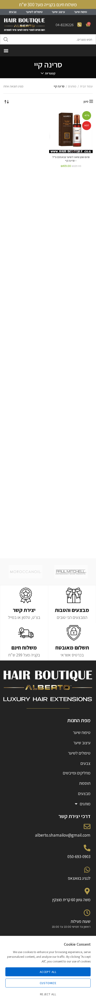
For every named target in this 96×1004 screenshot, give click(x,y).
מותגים (72, 86)
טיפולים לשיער (34, 12)
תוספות (84, 783)
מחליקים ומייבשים (76, 773)
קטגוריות (50, 73)
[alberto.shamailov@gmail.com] (87, 826)
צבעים (13, 12)
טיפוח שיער (80, 12)
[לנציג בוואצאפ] (87, 869)
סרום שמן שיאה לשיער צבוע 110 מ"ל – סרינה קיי (71, 158)
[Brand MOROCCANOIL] (25, 572)
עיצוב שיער (58, 12)
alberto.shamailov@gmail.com (62, 835)
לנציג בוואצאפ (79, 878)
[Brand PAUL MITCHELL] (71, 572)
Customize (48, 983)
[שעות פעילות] (87, 912)
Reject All (48, 994)
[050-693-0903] (87, 848)
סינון (85, 101)
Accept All (48, 972)
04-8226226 (65, 24)
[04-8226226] (79, 24)
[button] (6, 50)
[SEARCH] (6, 39)
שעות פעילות (80, 921)
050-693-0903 (78, 856)
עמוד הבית (86, 86)
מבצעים (84, 793)
